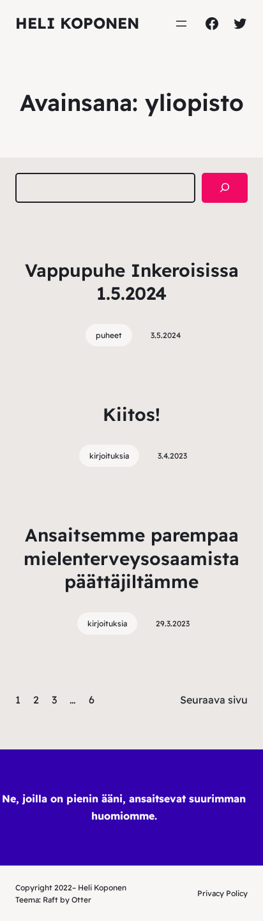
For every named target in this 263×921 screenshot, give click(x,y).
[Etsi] (225, 188)
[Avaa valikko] (181, 23)
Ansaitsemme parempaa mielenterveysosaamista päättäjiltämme (131, 558)
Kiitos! (131, 414)
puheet (109, 335)
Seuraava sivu (214, 699)
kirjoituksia (109, 455)
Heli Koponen (77, 23)
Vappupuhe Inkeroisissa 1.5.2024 (132, 281)
